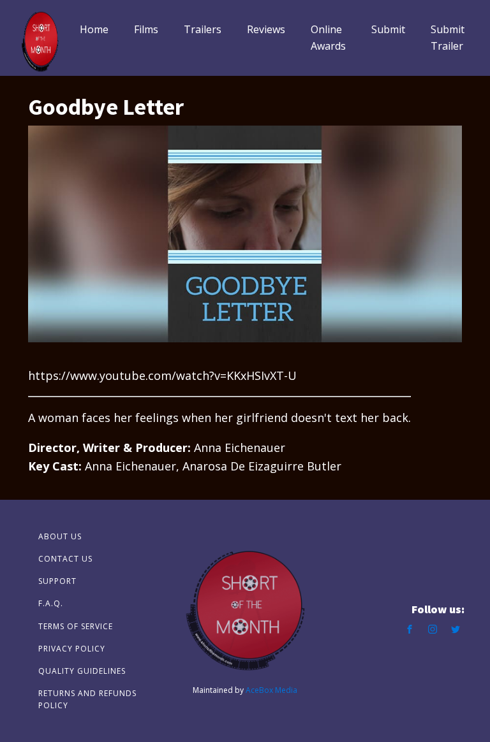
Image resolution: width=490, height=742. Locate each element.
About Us (60, 536)
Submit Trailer (447, 37)
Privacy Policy (71, 648)
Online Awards (328, 37)
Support (57, 581)
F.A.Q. (50, 603)
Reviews (266, 29)
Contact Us (65, 558)
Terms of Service (75, 626)
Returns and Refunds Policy (87, 699)
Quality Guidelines (82, 671)
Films (146, 29)
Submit (388, 29)
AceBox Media (271, 690)
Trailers (202, 29)
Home (94, 29)
